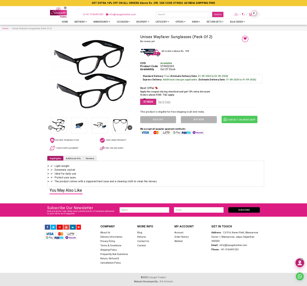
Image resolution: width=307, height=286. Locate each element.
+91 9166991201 (94, 14)
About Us (105, 232)
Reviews (90, 158)
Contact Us (143, 241)
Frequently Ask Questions (114, 254)
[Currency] (243, 15)
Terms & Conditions (111, 245)
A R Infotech (166, 281)
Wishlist (178, 241)
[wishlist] (245, 39)
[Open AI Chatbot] (299, 262)
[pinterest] (78, 227)
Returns (141, 237)
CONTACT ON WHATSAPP (241, 119)
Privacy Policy (107, 241)
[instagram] (60, 227)
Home (65, 21)
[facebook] (47, 227)
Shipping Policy (108, 250)
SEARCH (218, 14)
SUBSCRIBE (244, 210)
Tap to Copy (164, 102)
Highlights (55, 158)
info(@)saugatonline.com (229, 245)
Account (179, 232)
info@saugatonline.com (122, 14)
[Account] (237, 15)
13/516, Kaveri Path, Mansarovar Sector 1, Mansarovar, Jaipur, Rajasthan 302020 (234, 236)
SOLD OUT (158, 119)
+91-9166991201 (225, 249)
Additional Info (73, 158)
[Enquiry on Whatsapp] (300, 277)
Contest (141, 245)
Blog (139, 232)
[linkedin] (73, 227)
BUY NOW (199, 119)
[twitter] (53, 227)
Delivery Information (111, 237)
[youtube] (66, 227)
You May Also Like (66, 190)
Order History (181, 237)
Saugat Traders (157, 277)
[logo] (58, 12)
